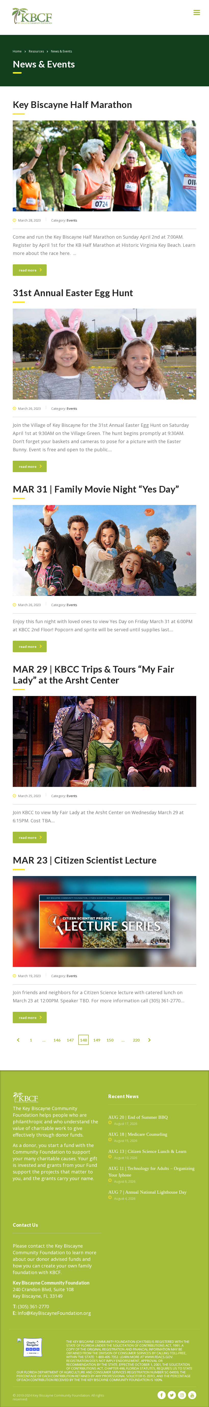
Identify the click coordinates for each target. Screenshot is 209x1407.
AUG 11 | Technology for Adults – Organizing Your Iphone (151, 1172)
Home (17, 51)
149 (96, 1039)
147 (70, 1039)
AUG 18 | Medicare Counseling (137, 1134)
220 (136, 1039)
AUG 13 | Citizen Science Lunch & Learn (147, 1151)
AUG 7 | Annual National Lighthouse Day (147, 1192)
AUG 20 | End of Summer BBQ (138, 1117)
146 (57, 1039)
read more (27, 270)
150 (110, 1039)
